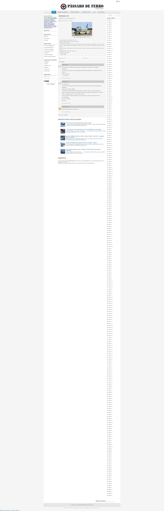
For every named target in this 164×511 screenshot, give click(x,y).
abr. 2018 (109, 220)
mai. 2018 (109, 218)
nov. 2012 (109, 337)
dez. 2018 (109, 204)
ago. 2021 (109, 139)
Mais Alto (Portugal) (49, 54)
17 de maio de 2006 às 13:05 (66, 111)
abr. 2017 (109, 244)
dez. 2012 (109, 335)
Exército (46, 36)
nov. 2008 (109, 434)
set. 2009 (108, 414)
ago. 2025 (109, 42)
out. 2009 (109, 412)
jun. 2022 (109, 119)
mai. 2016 (109, 262)
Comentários (47, 78)
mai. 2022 (109, 121)
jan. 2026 (109, 32)
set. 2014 (108, 293)
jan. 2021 (109, 153)
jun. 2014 (109, 299)
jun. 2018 (109, 216)
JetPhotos (46, 67)
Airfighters (47, 61)
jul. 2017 (108, 238)
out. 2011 (109, 363)
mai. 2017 (109, 242)
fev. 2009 (108, 428)
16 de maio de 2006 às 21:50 (66, 103)
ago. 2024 (109, 66)
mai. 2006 (109, 495)
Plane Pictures (47, 70)
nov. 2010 (109, 386)
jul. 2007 (108, 467)
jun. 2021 (109, 143)
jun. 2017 (109, 240)
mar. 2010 (109, 402)
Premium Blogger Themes (87, 507)
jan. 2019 (109, 202)
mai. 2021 (109, 145)
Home (54, 12)
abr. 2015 (109, 278)
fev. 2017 (108, 248)
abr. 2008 (109, 448)
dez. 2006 (109, 481)
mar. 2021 (109, 149)
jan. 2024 (109, 80)
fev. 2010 (108, 404)
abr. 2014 (109, 303)
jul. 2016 (108, 258)
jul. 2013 (108, 321)
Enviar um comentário (63, 114)
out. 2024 (109, 62)
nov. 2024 (109, 60)
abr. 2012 (109, 351)
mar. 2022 (109, 125)
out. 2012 (109, 339)
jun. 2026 (109, 22)
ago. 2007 (109, 465)
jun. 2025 (109, 46)
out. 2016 (109, 254)
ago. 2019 (109, 187)
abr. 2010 (109, 400)
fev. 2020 (108, 175)
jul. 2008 (108, 442)
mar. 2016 (109, 266)
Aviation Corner (48, 65)
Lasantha (81, 507)
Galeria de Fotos (86, 12)
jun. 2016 (109, 260)
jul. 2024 (108, 68)
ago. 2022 (109, 115)
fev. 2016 (108, 268)
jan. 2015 (109, 285)
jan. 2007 (109, 479)
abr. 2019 (109, 196)
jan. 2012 (109, 357)
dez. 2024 (109, 58)
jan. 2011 (109, 382)
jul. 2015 (108, 276)
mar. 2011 (109, 378)
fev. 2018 (108, 224)
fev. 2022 (108, 127)
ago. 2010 (109, 392)
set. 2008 (108, 438)
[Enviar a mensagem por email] (60, 54)
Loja (94, 12)
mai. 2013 (109, 325)
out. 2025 (109, 38)
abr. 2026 (109, 26)
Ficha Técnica (101, 12)
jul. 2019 (108, 189)
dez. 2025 (109, 34)
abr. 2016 (109, 264)
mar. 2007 (109, 475)
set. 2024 (108, 64)
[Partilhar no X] (63, 54)
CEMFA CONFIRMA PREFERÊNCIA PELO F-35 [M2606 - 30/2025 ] (81, 142)
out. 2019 (109, 183)
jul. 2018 (108, 214)
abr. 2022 (109, 123)
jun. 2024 (109, 70)
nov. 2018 (109, 206)
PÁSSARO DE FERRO (81, 504)
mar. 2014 (109, 305)
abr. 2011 (109, 376)
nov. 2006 (109, 483)
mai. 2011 (109, 374)
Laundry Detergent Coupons (95, 507)
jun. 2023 (109, 94)
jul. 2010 (108, 394)
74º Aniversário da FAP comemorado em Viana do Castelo (78, 122)
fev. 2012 (108, 355)
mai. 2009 (109, 422)
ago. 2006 (109, 489)
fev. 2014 (108, 307)
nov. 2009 (109, 410)
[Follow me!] (119, 1)
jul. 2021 (108, 141)
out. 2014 (109, 291)
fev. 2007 (108, 477)
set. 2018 (108, 210)
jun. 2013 (109, 323)
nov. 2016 (109, 252)
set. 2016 (108, 256)
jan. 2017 (109, 250)
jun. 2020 (109, 167)
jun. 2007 (109, 469)
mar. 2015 (109, 281)
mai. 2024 (109, 72)
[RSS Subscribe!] (117, 1)
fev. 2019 (108, 200)
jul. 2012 (108, 345)
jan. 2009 (109, 430)
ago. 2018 (109, 212)
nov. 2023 (109, 84)
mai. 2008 (109, 446)
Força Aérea (47, 38)
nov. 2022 (109, 109)
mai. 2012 (109, 349)
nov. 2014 (109, 289)
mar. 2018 (109, 222)
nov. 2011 (109, 361)
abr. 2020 (109, 171)
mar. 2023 (109, 100)
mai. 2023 (109, 96)
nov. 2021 (109, 133)
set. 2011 (108, 365)
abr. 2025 (109, 50)
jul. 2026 (108, 20)
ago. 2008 (109, 440)
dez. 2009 (109, 408)
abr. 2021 (109, 147)
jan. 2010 (109, 406)
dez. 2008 (109, 432)
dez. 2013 (109, 311)
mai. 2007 (109, 471)
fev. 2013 (108, 331)
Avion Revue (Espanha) (49, 49)
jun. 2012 (109, 347)
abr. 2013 (109, 327)
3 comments (71, 20)
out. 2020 (109, 159)
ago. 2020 (109, 163)
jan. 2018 (109, 226)
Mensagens (47, 76)
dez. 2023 (109, 82)
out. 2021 (109, 135)
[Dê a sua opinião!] (62, 54)
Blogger (52, 84)
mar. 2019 (109, 198)
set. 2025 (108, 40)
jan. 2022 (109, 129)
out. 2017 (109, 232)
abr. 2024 (109, 74)
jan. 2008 (109, 454)
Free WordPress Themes (71, 507)
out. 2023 (109, 86)
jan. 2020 (109, 177)
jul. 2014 (108, 297)
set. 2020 (108, 161)
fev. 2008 (108, 452)
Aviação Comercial (74, 12)
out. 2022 (109, 111)
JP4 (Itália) (47, 52)
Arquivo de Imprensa (63, 12)
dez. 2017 (109, 228)
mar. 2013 (109, 329)
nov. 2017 (109, 230)
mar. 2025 (109, 52)
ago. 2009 (109, 416)
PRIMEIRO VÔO (64, 16)
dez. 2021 (109, 131)
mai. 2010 (109, 398)
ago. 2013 (109, 319)
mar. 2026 (109, 28)
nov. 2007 (109, 459)
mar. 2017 (109, 246)
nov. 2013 (109, 313)
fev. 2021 (108, 151)
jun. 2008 (109, 444)
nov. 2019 (109, 181)
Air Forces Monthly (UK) (49, 45)
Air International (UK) (49, 47)
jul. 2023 (108, 92)
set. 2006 (108, 487)
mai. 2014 (109, 301)
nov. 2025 (109, 36)
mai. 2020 (109, 169)
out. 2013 (109, 315)
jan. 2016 (109, 270)
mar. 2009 (109, 426)
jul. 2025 (108, 44)
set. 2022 (108, 113)
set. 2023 (108, 88)
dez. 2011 (109, 359)
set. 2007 (108, 463)
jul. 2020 (108, 165)
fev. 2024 (108, 78)
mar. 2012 (109, 353)
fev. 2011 (108, 380)
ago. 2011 (109, 367)
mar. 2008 (109, 450)
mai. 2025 (109, 48)
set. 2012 (108, 341)
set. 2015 (108, 274)
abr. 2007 (109, 473)
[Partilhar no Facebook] (65, 54)
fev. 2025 (108, 54)
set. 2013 (108, 317)
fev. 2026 (108, 30)
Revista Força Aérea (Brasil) (50, 56)
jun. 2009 (109, 420)
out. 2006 (109, 485)
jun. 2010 (109, 396)
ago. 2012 (109, 343)
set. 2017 (108, 234)
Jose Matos (64, 106)
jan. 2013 (109, 333)
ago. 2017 (109, 236)
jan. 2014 (109, 309)
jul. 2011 (108, 370)
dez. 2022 (109, 107)
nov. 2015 (109, 272)
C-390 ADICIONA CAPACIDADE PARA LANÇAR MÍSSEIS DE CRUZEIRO (83, 129)
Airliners (46, 63)
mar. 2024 (109, 76)
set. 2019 (108, 185)
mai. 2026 (109, 24)
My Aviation (47, 69)
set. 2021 (108, 137)
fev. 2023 (108, 103)
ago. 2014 (109, 295)
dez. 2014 (109, 287)
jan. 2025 (109, 56)
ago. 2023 (109, 90)
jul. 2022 (108, 117)
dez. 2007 (109, 456)
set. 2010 (108, 390)
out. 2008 (109, 436)
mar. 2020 (109, 173)
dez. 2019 (109, 179)
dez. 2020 (109, 155)
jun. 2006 (109, 493)
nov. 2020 (109, 157)
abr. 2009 (109, 424)
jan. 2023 (109, 105)
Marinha (46, 40)
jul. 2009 (108, 418)
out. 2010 (109, 388)
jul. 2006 (108, 491)
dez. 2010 (109, 384)
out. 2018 (109, 208)
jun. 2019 (109, 192)
